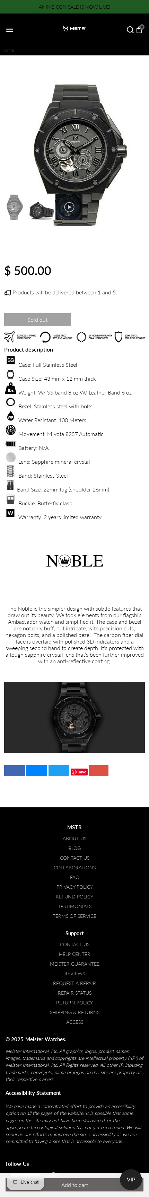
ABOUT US (74, 838)
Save (82, 771)
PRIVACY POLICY (74, 887)
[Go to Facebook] (14, 770)
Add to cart (74, 1184)
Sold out (37, 319)
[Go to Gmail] (98, 770)
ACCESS (74, 1022)
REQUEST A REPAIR (74, 983)
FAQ (74, 877)
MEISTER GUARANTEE (74, 964)
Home (8, 50)
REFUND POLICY (74, 896)
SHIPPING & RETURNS (74, 1012)
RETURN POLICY (74, 1002)
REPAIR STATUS (74, 993)
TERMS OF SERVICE (74, 916)
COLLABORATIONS (75, 867)
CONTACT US (74, 858)
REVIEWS (74, 973)
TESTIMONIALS (74, 906)
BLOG (74, 848)
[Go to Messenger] (36, 770)
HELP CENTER (74, 954)
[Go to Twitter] (59, 770)
